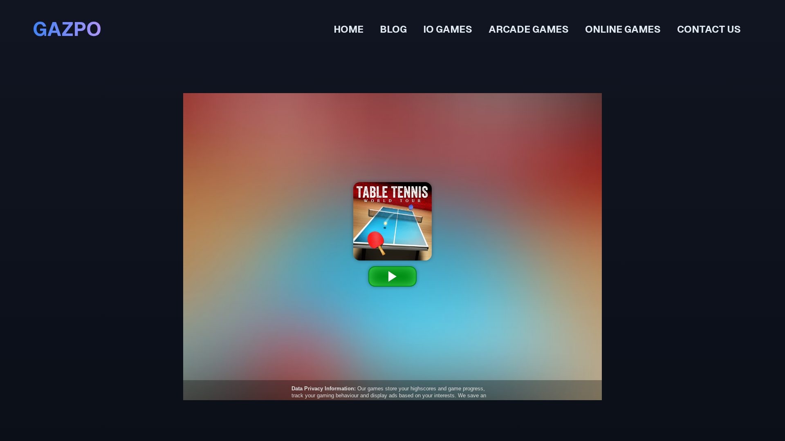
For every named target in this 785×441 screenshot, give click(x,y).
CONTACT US (709, 29)
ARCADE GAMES (529, 29)
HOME (348, 29)
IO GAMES (447, 29)
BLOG (393, 29)
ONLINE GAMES (623, 29)
